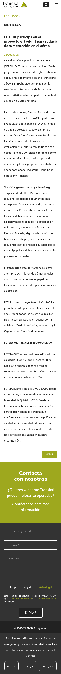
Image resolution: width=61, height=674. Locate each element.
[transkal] (15, 5)
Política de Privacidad (22, 598)
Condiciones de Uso (46, 598)
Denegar (29, 666)
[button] (56, 5)
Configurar (47, 666)
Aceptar (11, 666)
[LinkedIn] (46, 4)
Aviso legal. (46, 587)
